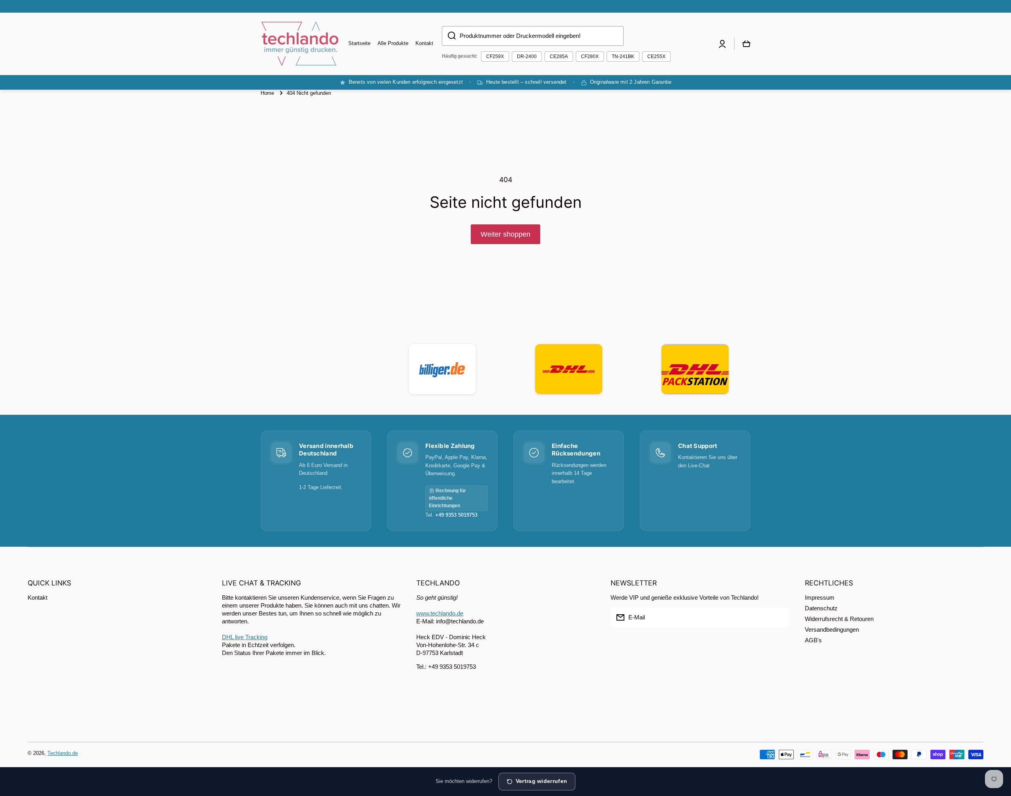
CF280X (590, 56)
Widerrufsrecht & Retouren (839, 618)
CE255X (656, 56)
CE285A (559, 56)
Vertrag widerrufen (541, 781)
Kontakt (37, 597)
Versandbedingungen (832, 629)
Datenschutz (821, 608)
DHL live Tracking (244, 637)
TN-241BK (623, 56)
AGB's (813, 640)
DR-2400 (527, 56)
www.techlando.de (439, 613)
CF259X (495, 56)
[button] (746, 44)
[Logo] (300, 44)
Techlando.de (62, 753)
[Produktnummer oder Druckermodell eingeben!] (449, 36)
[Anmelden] (779, 617)
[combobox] (533, 36)
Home (267, 93)
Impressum (819, 597)
